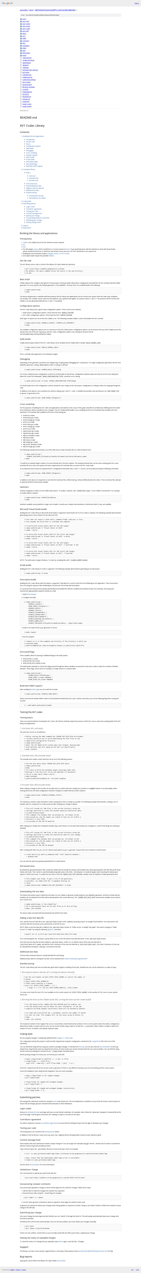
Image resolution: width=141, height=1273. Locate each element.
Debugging (29, 151)
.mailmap (26, 68)
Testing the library (29, 169)
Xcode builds (30, 159)
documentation (105, 1047)
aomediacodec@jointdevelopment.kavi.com (92, 1251)
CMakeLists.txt (27, 77)
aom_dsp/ (26, 21)
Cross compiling (31, 153)
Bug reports (27, 228)
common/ (26, 41)
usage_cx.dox (27, 104)
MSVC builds (30, 157)
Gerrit (55, 1101)
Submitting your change (34, 220)
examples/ (26, 46)
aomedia (24, 10)
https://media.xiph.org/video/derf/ (76, 959)
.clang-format (27, 58)
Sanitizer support (31, 155)
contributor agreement (49, 1123)
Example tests (34, 178)
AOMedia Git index (33, 1112)
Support (25, 226)
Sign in (137, 3)
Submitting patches (29, 203)
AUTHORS (26, 72)
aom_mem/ (26, 24)
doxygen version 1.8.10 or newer (58, 254)
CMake (25, 242)
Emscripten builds (32, 162)
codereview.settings (29, 80)
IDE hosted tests (31, 184)
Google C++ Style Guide (65, 1038)
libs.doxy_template (29, 87)
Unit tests (32, 176)
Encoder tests (33, 180)
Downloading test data (33, 186)
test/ (24, 51)
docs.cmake (26, 82)
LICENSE (25, 89)
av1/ (24, 36)
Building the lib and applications (33, 136)
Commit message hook (34, 213)
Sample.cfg (26, 99)
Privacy (18, 1270)
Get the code (30, 142)
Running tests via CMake (37, 198)
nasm (68, 249)
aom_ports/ (26, 26)
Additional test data (32, 190)
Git (24, 245)
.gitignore (26, 65)
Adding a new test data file (35, 188)
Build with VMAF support (34, 166)
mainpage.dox (27, 92)
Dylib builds (30, 148)
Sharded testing (31, 193)
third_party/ (26, 53)
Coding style (27, 201)
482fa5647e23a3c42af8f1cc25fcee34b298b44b (55, 10)
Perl (24, 247)
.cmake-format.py (28, 60)
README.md (27, 97)
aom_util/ (26, 31)
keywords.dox (27, 85)
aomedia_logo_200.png (30, 70)
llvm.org (81, 1047)
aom (31, 10)
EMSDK (51, 256)
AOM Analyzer (31, 594)
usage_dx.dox (27, 106)
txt (132, 1270)
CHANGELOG (27, 75)
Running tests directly (36, 196)
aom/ (24, 19)
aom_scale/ (26, 29)
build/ (24, 38)
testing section (50, 1132)
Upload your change (33, 216)
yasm (36, 249)
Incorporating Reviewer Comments (37, 218)
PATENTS (26, 94)
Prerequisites (30, 139)
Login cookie (30, 207)
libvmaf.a (33, 689)
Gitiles (12, 1270)
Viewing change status (33, 222)
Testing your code (32, 211)
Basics (28, 144)
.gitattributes (27, 63)
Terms (24, 1270)
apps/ (24, 33)
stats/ (24, 48)
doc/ (24, 43)
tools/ (24, 55)
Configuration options (33, 146)
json (137, 1270)
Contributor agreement (33, 209)
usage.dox (26, 101)
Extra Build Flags (31, 164)
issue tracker (61, 1261)
